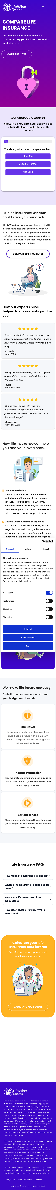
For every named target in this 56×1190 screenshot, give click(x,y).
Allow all (28, 629)
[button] (43, 7)
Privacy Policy (9, 1180)
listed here (23, 1132)
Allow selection (28, 637)
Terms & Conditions (25, 1180)
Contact (38, 1180)
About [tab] (46, 549)
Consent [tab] (10, 549)
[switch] (49, 601)
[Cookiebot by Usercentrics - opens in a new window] (41, 541)
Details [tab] (28, 549)
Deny (28, 646)
